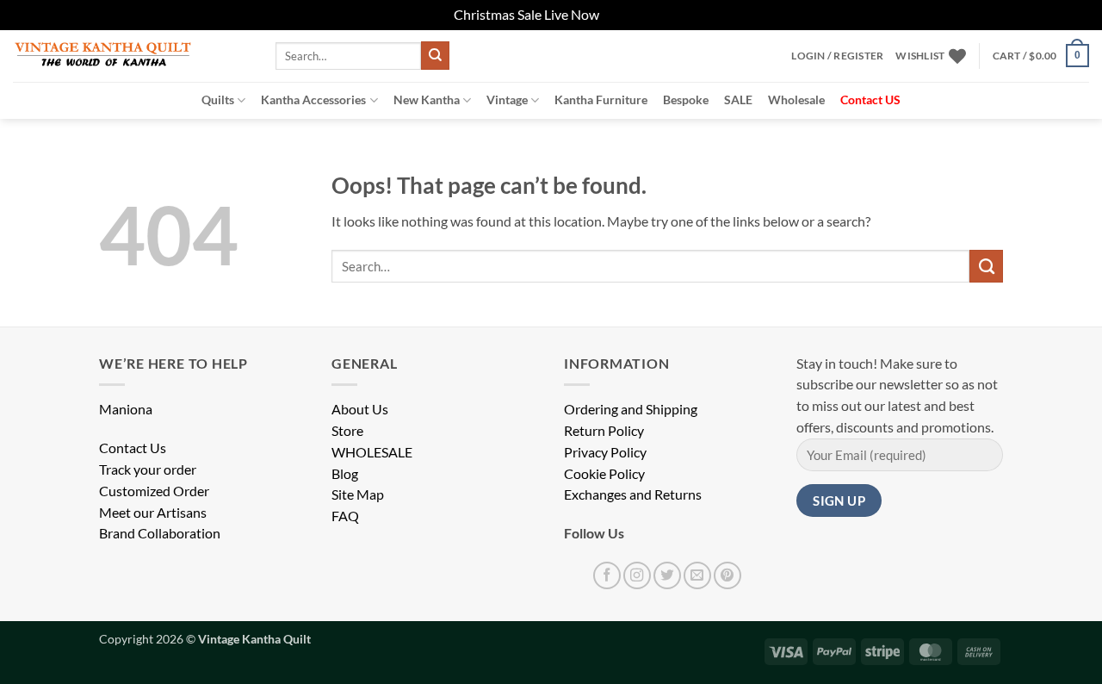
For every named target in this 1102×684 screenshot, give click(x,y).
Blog (344, 474)
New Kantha (426, 99)
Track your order (147, 469)
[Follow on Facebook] (607, 575)
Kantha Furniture (600, 99)
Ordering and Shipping (630, 409)
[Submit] (435, 55)
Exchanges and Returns (633, 494)
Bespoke (686, 99)
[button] (837, 56)
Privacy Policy (605, 452)
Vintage (507, 99)
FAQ (345, 516)
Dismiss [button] (625, 14)
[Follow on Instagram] (637, 575)
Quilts (217, 99)
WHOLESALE (371, 452)
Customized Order (154, 491)
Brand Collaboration (159, 533)
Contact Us (132, 448)
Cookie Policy (604, 474)
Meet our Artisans (153, 512)
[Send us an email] (697, 575)
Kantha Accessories (313, 99)
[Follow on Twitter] (667, 575)
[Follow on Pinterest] (727, 575)
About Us (359, 409)
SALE (738, 99)
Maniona (125, 409)
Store (347, 430)
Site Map (357, 494)
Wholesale (796, 99)
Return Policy (604, 430)
